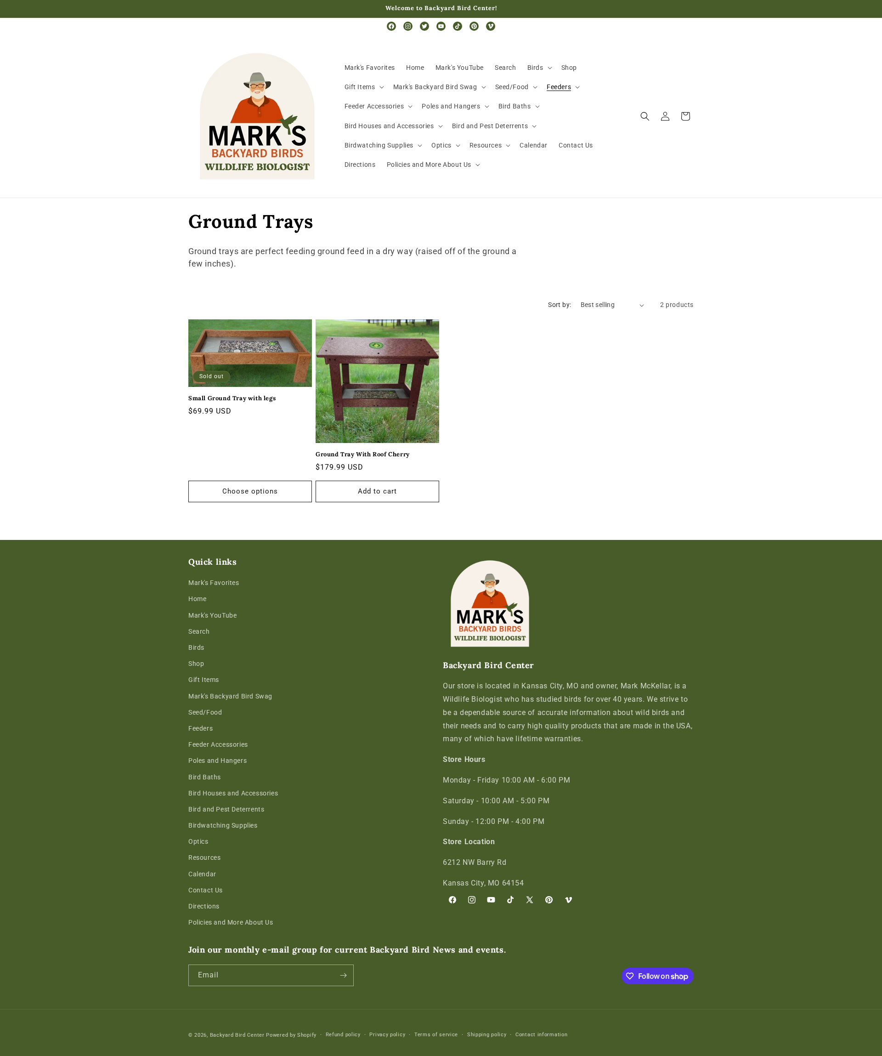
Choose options (250, 491)
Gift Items (203, 679)
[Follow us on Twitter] (424, 26)
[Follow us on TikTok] (457, 26)
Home (197, 598)
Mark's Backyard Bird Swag (230, 696)
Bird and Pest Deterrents (226, 809)
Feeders (200, 728)
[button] (539, 67)
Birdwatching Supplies (223, 825)
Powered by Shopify (291, 1035)
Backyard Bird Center (237, 1035)
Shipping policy (487, 1035)
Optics (198, 841)
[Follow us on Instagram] (408, 26)
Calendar (202, 874)
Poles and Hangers (217, 760)
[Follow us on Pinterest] (474, 26)
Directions (204, 906)
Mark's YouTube (212, 615)
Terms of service (436, 1035)
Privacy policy (387, 1035)
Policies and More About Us (230, 922)
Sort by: (559, 304)
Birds (196, 647)
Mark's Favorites (213, 582)
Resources (204, 857)
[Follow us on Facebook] (391, 26)
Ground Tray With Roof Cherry (363, 454)
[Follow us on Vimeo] (490, 26)
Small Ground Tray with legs (232, 398)
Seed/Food (205, 712)
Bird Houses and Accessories (233, 793)
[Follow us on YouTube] (441, 26)
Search (199, 631)
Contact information (541, 1035)
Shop (196, 663)
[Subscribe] (343, 975)
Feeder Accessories (218, 744)
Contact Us (205, 890)
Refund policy (343, 1035)
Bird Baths (204, 777)
